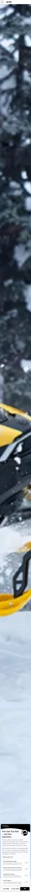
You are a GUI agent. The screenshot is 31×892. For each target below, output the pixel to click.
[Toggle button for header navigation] (2, 2)
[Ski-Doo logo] (8, 2)
